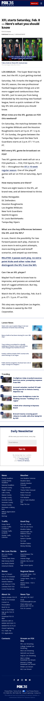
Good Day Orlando (8, 579)
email (29, 680)
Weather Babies (25, 529)
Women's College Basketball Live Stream (28, 663)
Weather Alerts (25, 481)
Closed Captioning (8, 628)
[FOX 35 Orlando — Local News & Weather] (8, 3)
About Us (6, 594)
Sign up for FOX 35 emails (8, 613)
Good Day (24, 521)
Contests (6, 638)
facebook (14, 680)
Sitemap (4, 516)
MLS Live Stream (26, 669)
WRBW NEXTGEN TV (8, 623)
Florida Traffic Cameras (6, 536)
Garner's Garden (25, 538)
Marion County (6, 495)
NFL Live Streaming (26, 644)
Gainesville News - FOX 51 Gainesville (28, 575)
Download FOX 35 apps (8, 617)
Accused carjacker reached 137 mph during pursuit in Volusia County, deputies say (27, 389)
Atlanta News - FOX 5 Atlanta (27, 584)
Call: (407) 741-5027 (26, 597)
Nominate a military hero (8, 508)
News (4, 475)
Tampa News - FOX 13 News (27, 579)
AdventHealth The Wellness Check (26, 533)
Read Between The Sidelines (26, 555)
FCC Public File (6, 631)
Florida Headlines (7, 478)
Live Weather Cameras (27, 478)
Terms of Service (23, 461)
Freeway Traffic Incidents (7, 532)
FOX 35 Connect (25, 608)
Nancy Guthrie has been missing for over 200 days (16, 336)
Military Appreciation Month (8, 513)
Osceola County (7, 500)
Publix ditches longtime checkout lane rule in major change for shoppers (16, 363)
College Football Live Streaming (27, 647)
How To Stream (7, 574)
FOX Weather (24, 497)
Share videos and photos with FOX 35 (26, 605)
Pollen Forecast (25, 495)
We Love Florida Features (7, 555)
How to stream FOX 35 (9, 597)
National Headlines (8, 485)
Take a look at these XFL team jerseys (14, 63)
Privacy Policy (24, 459)
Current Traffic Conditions (6, 528)
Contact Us (5, 602)
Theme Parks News (8, 558)
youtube (26, 680)
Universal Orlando (7, 566)
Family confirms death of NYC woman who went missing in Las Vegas (15, 354)
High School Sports (26, 565)
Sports (23, 551)
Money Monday (25, 546)
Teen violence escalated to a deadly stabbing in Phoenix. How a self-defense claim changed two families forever (15, 346)
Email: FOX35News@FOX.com (28, 601)
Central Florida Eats (8, 589)
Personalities (6, 605)
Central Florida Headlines (6, 482)
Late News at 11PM (8, 584)
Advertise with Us (7, 621)
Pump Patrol (6, 524)
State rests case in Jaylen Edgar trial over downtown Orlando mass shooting (15, 327)
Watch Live (34, 3)
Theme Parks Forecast (27, 490)
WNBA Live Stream (26, 667)
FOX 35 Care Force (26, 527)
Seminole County (7, 502)
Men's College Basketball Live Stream (28, 659)
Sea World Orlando (8, 563)
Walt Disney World (8, 561)
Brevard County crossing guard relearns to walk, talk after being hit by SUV (27, 416)
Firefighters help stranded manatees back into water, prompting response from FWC (27, 380)
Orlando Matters (7, 582)
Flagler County (6, 490)
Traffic (5, 521)
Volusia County (6, 505)
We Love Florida (25, 524)
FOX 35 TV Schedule (8, 577)
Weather (24, 475)
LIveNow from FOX (8, 586)
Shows (4, 571)
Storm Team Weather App (27, 501)
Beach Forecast (25, 492)
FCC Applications (7, 633)
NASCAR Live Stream (27, 653)
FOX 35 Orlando (6, 31)
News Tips (25, 594)
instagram (22, 680)
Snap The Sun (24, 504)
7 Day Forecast (25, 488)
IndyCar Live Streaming (28, 656)
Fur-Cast (23, 541)
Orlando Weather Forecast (26, 484)
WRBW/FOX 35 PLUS (9, 626)
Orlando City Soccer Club (26, 562)
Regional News (27, 571)
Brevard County (7, 488)
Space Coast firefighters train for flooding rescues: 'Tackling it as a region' (26, 398)
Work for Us (6, 607)
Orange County (7, 497)
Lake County (6, 492)
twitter (18, 680)
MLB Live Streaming (27, 651)
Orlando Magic (25, 558)
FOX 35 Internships (8, 610)
